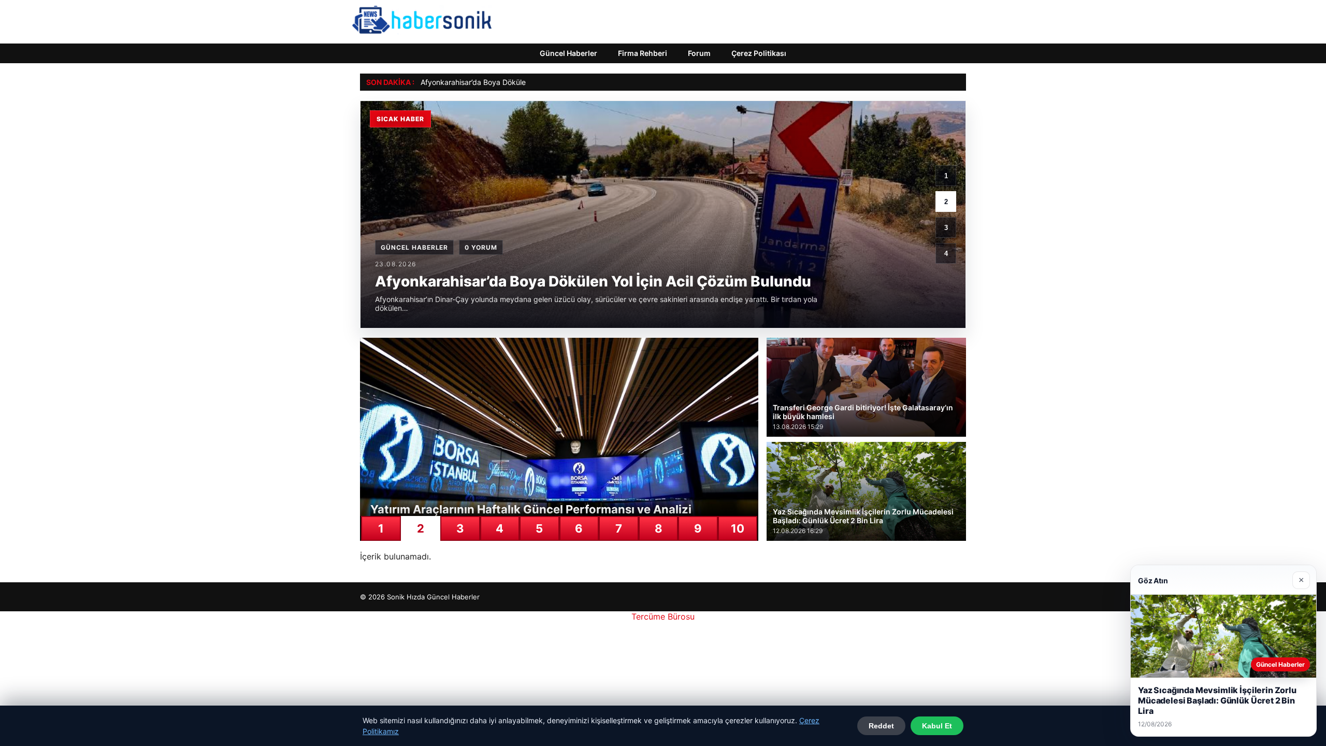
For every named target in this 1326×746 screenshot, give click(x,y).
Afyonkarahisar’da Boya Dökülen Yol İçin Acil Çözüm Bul (514, 82)
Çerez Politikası (758, 53)
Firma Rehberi (642, 53)
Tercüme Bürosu (663, 616)
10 (737, 528)
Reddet (881, 726)
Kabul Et (937, 726)
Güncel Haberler (568, 53)
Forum (699, 53)
